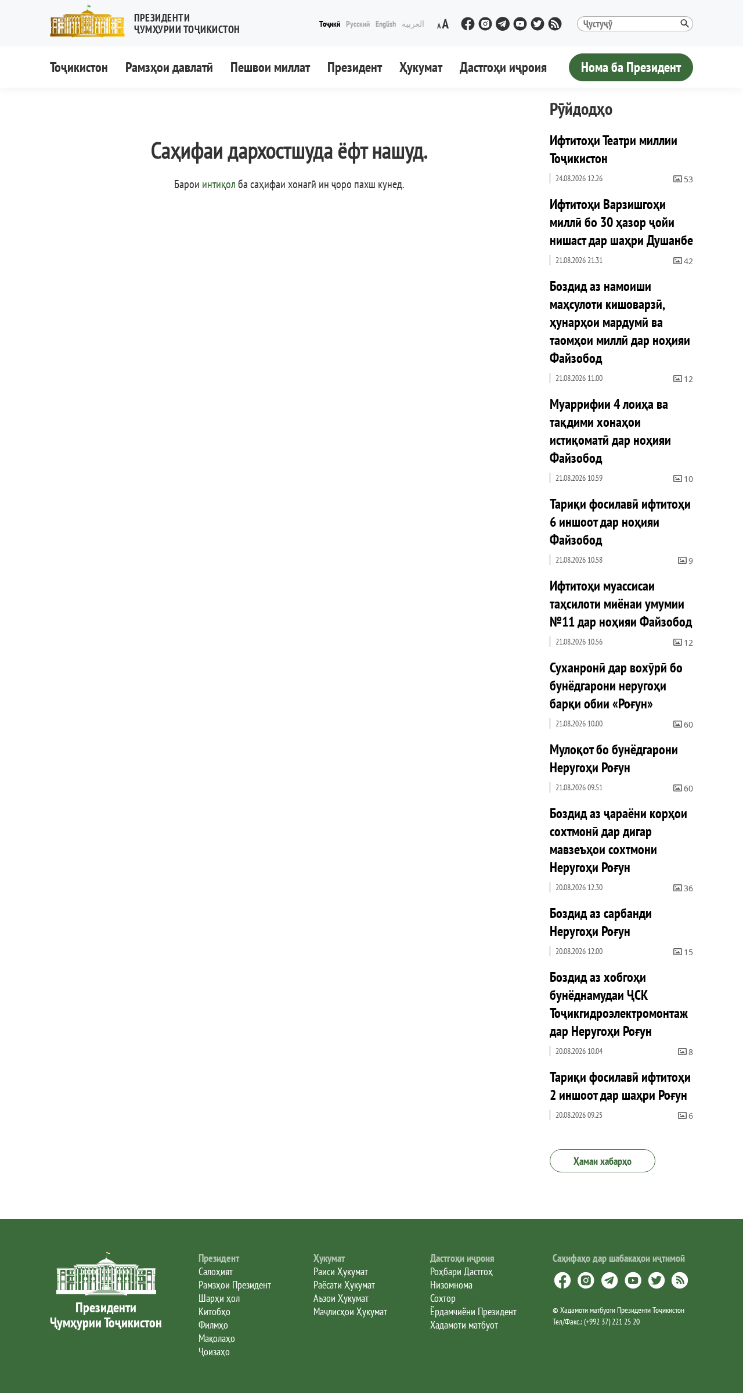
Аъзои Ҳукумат (341, 1298)
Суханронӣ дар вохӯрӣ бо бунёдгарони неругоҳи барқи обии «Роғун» (616, 685)
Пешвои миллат (270, 67)
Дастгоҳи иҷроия (503, 67)
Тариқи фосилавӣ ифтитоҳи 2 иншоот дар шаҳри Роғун (620, 1086)
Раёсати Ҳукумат (344, 1284)
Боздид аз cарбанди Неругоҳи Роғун (601, 922)
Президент (354, 67)
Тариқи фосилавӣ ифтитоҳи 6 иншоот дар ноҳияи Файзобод (620, 522)
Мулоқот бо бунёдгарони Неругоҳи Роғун (614, 758)
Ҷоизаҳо (214, 1351)
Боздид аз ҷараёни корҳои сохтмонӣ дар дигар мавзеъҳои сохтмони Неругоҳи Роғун (618, 840)
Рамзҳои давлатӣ (169, 67)
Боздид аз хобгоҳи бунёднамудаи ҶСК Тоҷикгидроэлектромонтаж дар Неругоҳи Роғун (619, 1004)
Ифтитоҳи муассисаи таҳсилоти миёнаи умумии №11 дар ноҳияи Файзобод (621, 604)
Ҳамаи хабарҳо (603, 1161)
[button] (150, 21)
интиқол (219, 184)
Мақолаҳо (217, 1338)
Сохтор (443, 1298)
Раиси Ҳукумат (340, 1271)
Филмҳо (213, 1324)
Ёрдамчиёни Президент (473, 1311)
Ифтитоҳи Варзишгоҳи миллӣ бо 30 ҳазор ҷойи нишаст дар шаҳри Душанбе (621, 222)
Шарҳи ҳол (219, 1298)
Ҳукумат (420, 67)
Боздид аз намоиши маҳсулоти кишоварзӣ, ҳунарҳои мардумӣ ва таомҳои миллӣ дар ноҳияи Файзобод (620, 322)
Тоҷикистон (79, 67)
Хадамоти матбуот (464, 1324)
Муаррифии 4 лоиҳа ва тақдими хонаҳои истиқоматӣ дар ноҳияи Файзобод (610, 431)
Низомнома (451, 1284)
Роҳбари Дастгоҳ (461, 1271)
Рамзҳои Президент (235, 1284)
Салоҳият (216, 1271)
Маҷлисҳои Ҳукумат (350, 1311)
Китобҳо (214, 1311)
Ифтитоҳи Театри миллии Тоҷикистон (613, 149)
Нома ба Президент (631, 67)
